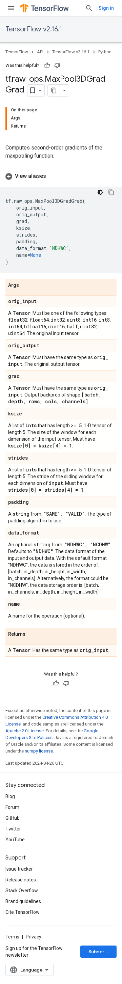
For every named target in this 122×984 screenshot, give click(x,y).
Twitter (13, 828)
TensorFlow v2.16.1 (33, 29)
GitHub (12, 818)
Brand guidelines (23, 901)
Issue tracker (19, 869)
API (40, 51)
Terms (12, 936)
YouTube (15, 839)
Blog (10, 796)
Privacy (33, 936)
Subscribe (100, 952)
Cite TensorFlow (22, 912)
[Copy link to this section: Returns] (32, 634)
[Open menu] (11, 8)
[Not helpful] (57, 65)
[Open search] (89, 8)
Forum (12, 807)
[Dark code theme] (100, 192)
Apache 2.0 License (24, 730)
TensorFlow (16, 51)
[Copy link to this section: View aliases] (53, 176)
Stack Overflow (21, 890)
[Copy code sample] (111, 192)
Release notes (20, 879)
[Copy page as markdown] (54, 90)
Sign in (106, 8)
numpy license (39, 751)
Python (104, 51)
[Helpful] (47, 65)
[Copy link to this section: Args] (26, 285)
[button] (61, 176)
